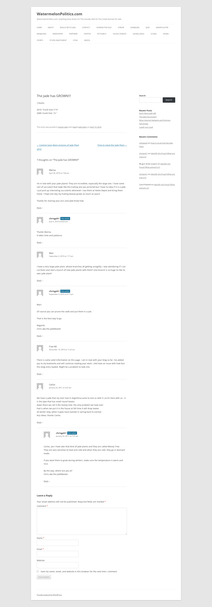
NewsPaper (58, 34)
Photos (87, 34)
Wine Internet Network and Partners (154, 120)
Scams (154, 34)
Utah (75, 40)
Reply (39, 207)
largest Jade (63, 127)
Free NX (53, 346)
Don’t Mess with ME (147, 113)
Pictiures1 (102, 34)
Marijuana (41, 34)
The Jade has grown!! (148, 116)
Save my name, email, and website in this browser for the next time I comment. (79, 571)
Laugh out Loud (146, 127)
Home (39, 27)
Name (40, 538)
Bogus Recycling (68, 27)
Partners (73, 34)
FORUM (121, 27)
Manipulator (162, 27)
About (51, 27)
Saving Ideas (138, 34)
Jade (148, 27)
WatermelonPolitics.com (59, 13)
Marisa (52, 170)
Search (142, 95)
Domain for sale (104, 27)
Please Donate (119, 34)
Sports (40, 40)
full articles (143, 123)
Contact (86, 27)
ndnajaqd (143, 143)
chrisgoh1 (54, 218)
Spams (166, 34)
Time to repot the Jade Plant (112, 145)
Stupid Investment (58, 40)
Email (40, 549)
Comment (42, 506)
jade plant (82, 127)
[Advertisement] (106, 65)
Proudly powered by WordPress (49, 595)
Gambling (134, 27)
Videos (87, 40)
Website (41, 560)
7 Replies (40, 103)
